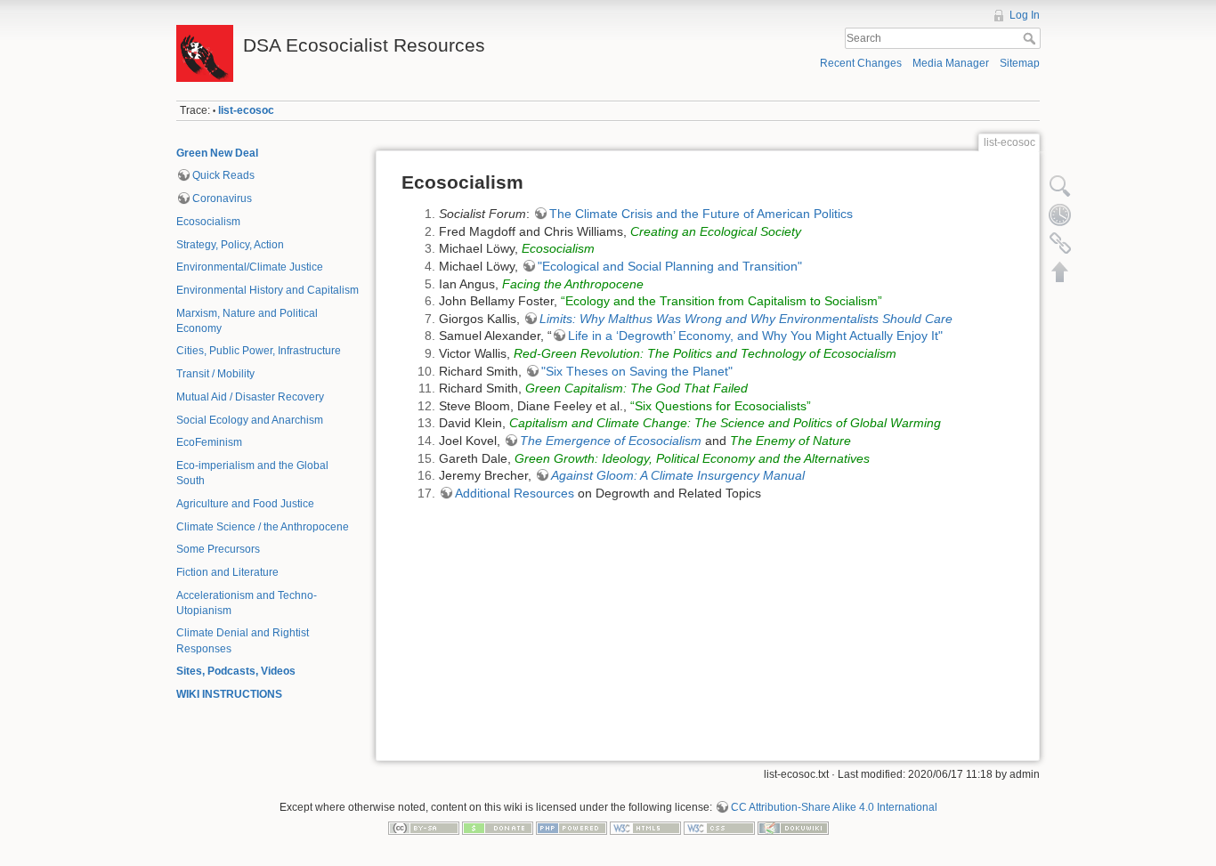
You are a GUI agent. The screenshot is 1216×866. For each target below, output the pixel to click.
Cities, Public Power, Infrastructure (258, 350)
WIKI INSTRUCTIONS (229, 694)
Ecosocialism (208, 221)
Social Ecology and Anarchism (249, 420)
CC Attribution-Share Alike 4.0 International (834, 807)
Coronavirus (222, 198)
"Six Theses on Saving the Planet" (637, 371)
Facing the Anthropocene (573, 284)
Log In (1024, 15)
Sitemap (1020, 63)
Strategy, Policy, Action (230, 245)
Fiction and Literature (227, 572)
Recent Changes (861, 63)
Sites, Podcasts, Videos (236, 671)
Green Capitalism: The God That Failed (636, 388)
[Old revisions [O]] (1060, 214)
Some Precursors (218, 549)
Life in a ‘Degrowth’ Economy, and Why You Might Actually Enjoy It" (755, 335)
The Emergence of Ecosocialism (610, 440)
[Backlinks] (1060, 243)
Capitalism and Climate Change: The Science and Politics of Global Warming (725, 423)
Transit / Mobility (215, 374)
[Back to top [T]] (1060, 271)
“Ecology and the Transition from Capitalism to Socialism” (721, 301)
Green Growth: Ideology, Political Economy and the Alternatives (692, 458)
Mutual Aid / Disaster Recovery (250, 397)
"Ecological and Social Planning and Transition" (670, 266)
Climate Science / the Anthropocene (262, 527)
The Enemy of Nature (790, 440)
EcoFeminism (209, 442)
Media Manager (950, 63)
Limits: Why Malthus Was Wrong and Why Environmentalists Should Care (746, 319)
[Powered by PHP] (571, 827)
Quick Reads (223, 175)
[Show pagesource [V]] (1060, 186)
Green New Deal (217, 153)
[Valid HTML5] (645, 827)
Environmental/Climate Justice (249, 267)
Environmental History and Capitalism (267, 290)
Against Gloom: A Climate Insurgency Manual (678, 475)
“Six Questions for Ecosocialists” (720, 406)
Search (1031, 38)
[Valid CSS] (719, 827)
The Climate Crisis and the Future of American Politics (701, 213)
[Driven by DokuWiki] (793, 827)
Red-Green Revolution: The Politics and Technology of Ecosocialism (705, 353)
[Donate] (497, 827)
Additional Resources (514, 493)
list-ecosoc (246, 110)
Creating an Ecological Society (715, 231)
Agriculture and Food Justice (245, 504)
